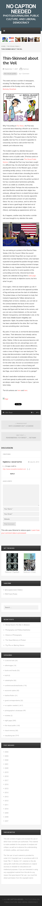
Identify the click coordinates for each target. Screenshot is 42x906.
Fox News (20, 125)
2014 (6, 792)
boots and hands (10, 670)
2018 (6, 776)
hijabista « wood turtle (12, 462)
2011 (6, 805)
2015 (6, 788)
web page (32, 275)
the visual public (13, 46)
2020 (6, 768)
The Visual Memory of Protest (15, 640)
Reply (12, 474)
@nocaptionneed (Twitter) (14, 590)
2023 (6, 756)
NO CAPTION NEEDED (21, 8)
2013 (6, 796)
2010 (6, 809)
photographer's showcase (14, 710)
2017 (6, 780)
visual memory (10, 730)
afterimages (9, 665)
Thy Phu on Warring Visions (14, 645)
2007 (6, 821)
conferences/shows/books (14, 685)
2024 (6, 752)
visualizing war (10, 735)
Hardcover (8, 572)
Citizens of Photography (13, 635)
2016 (6, 784)
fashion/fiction (9, 695)
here (19, 390)
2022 (6, 760)
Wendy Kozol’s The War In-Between (17, 625)
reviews (7, 715)
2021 (6, 764)
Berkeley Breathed (9, 89)
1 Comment (25, 73)
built (6, 675)
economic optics (10, 690)
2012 (6, 800)
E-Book (33, 572)
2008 (6, 817)
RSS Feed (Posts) (11, 594)
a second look (9, 660)
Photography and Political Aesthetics (17, 630)
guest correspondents (12, 700)
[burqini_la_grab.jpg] (21, 107)
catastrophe (9, 680)
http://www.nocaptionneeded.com (14, 469)
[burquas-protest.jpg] (21, 234)
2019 (6, 772)
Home (3, 46)
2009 (6, 813)
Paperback (16, 572)
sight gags (8, 720)
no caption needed (11, 705)
